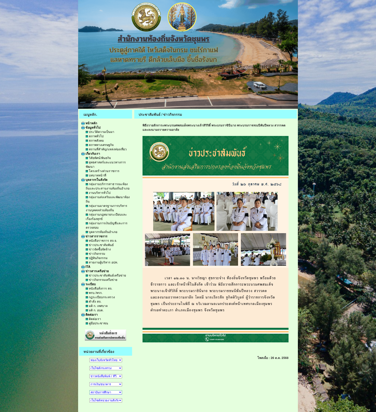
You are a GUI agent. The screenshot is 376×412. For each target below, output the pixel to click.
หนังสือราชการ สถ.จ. (102, 240)
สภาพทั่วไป (96, 136)
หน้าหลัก (91, 123)
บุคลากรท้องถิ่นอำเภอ (102, 231)
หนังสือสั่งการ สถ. (100, 288)
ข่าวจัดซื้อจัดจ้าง (99, 249)
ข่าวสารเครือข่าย (97, 271)
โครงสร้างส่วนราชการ (103, 171)
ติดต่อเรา (91, 314)
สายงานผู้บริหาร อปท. (103, 262)
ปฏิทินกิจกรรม (97, 258)
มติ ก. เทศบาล (98, 305)
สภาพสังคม (96, 140)
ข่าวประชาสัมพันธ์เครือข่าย (107, 275)
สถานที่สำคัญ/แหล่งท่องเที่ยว (107, 149)
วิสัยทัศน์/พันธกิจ (99, 158)
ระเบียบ (90, 284)
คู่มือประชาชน (98, 323)
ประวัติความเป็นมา (101, 131)
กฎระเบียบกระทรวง (101, 297)
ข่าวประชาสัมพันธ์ (101, 245)
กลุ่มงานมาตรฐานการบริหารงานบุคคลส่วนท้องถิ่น (106, 207)
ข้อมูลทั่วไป (93, 127)
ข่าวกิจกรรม (96, 253)
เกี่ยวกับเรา (92, 153)
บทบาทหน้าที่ (97, 175)
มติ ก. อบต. (96, 310)
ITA (87, 266)
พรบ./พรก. (95, 292)
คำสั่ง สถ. (94, 301)
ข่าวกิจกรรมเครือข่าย (102, 279)
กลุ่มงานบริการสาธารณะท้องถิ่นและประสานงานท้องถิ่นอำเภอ (107, 186)
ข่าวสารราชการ (96, 236)
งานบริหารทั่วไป (99, 192)
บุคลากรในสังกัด (96, 179)
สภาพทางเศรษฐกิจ (101, 144)
